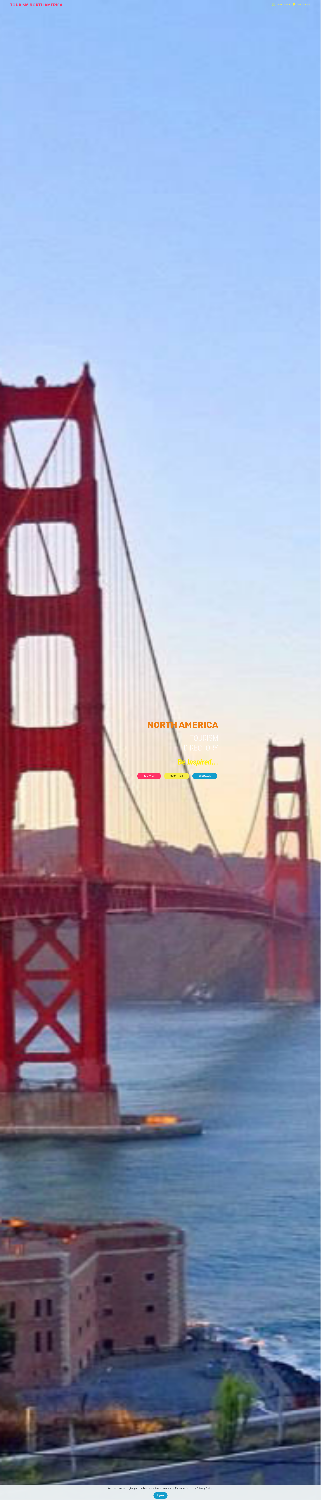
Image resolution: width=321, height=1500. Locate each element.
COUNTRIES (282, 5)
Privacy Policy (205, 1488)
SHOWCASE (205, 776)
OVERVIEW (149, 776)
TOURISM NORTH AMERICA (36, 5)
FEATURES (302, 5)
